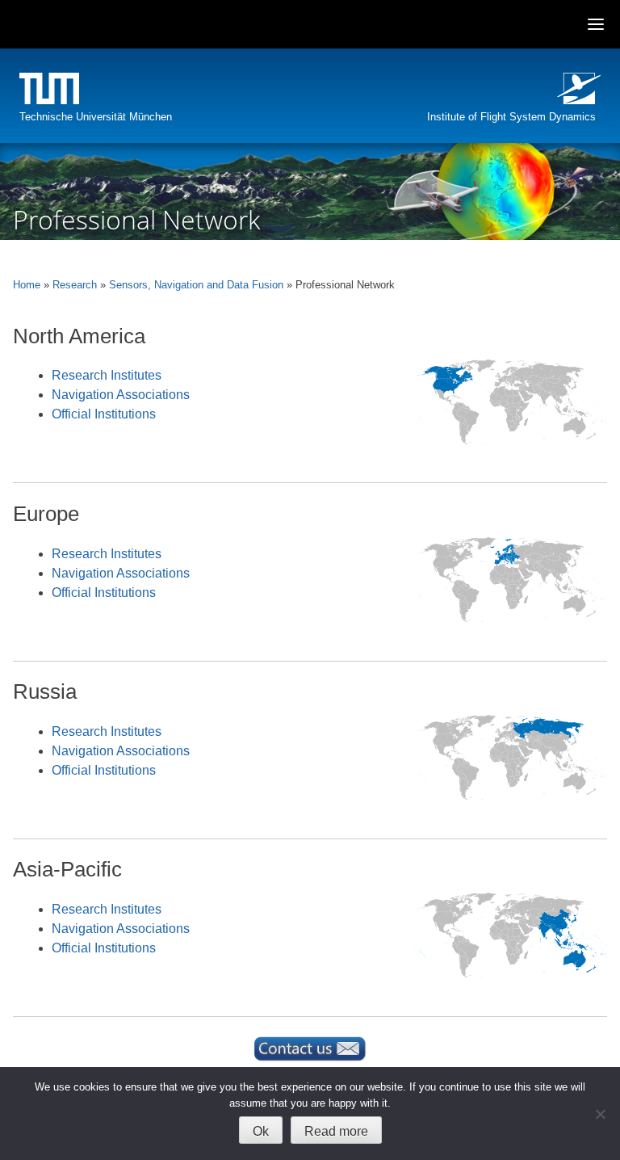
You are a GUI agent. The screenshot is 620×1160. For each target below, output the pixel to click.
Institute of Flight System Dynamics (511, 117)
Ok (261, 1131)
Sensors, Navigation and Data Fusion (196, 285)
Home (26, 285)
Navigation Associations (121, 394)
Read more (336, 1131)
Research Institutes (106, 375)
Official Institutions (104, 414)
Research (74, 285)
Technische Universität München (95, 117)
